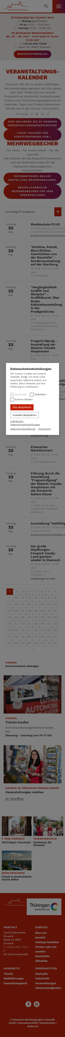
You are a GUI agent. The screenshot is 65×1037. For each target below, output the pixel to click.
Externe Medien (24, 399)
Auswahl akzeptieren (24, 415)
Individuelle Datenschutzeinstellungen (25, 423)
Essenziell (20, 394)
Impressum (44, 429)
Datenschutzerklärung (22, 429)
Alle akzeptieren (22, 407)
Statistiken (40, 394)
